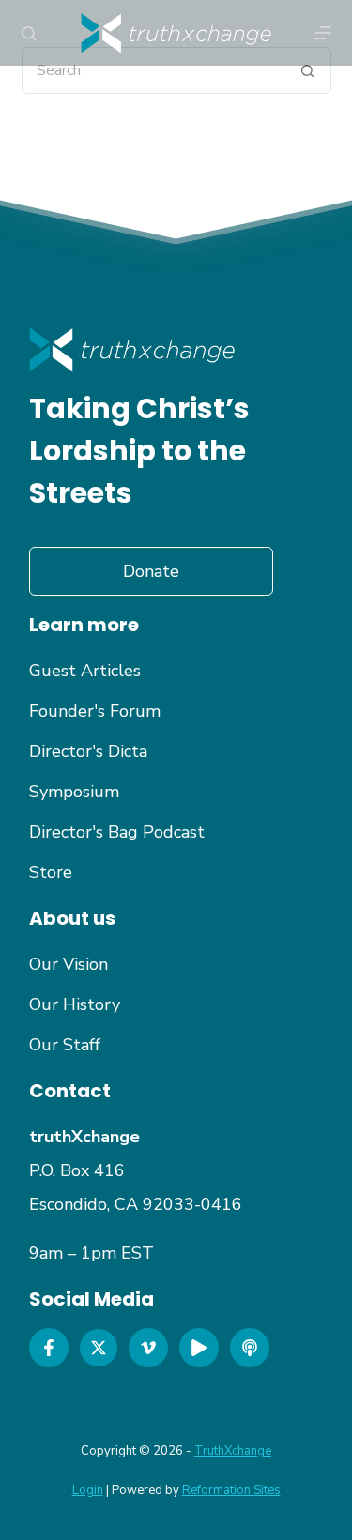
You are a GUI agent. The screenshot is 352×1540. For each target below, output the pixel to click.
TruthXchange (232, 1450)
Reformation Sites (231, 1490)
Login (87, 1490)
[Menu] (322, 32)
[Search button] (307, 70)
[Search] (29, 33)
